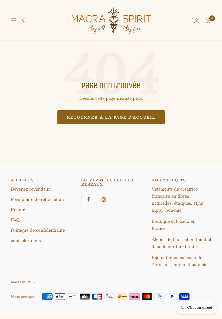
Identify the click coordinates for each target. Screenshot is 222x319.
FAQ (15, 219)
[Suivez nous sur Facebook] (88, 199)
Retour (18, 209)
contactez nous (26, 240)
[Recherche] (24, 20)
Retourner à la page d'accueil (111, 117)
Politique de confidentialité (38, 230)
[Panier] (208, 20)
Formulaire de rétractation (37, 199)
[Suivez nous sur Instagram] (103, 199)
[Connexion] (196, 20)
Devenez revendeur (30, 188)
